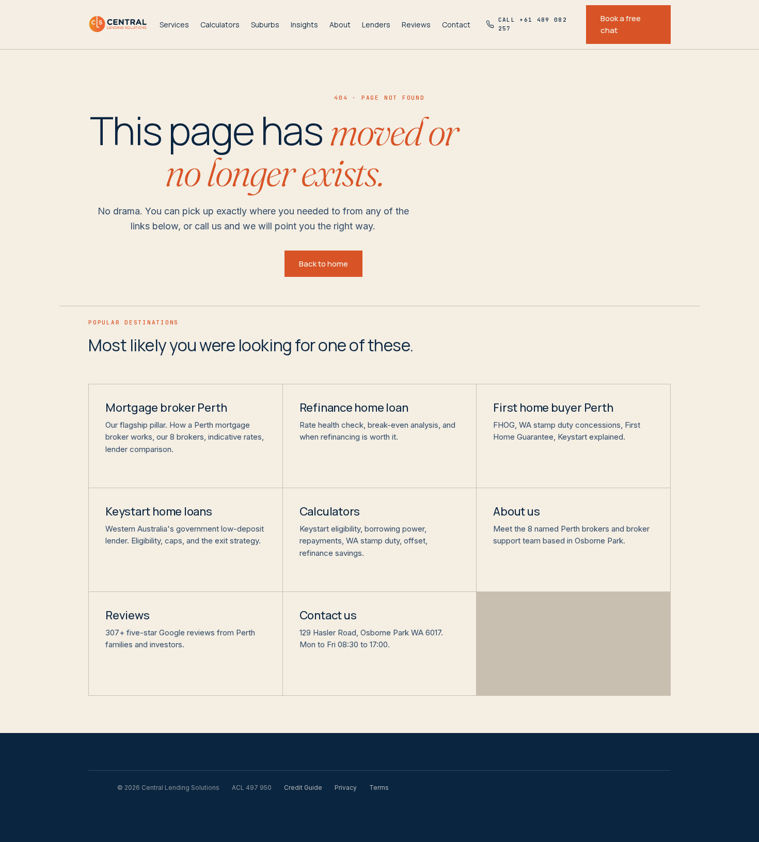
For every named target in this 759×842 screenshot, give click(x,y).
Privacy (346, 787)
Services (174, 24)
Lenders (376, 24)
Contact (456, 24)
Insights (304, 24)
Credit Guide (303, 787)
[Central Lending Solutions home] (117, 24)
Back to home (323, 263)
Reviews (416, 24)
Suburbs (265, 24)
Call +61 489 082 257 (431, 263)
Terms (379, 787)
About (340, 24)
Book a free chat (620, 24)
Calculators (220, 24)
